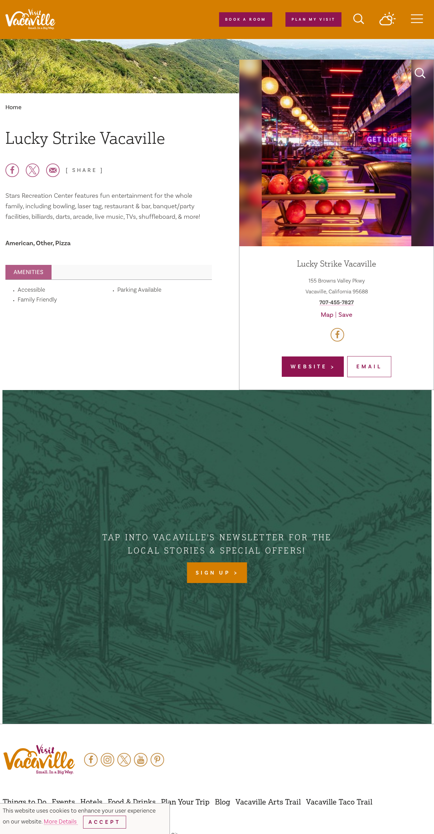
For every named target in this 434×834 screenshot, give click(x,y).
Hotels (91, 801)
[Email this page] (53, 170)
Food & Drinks (132, 801)
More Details (61, 822)
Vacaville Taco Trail (339, 801)
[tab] (28, 272)
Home (13, 107)
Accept (104, 822)
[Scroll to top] (407, 815)
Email (369, 366)
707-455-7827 (336, 302)
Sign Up (215, 572)
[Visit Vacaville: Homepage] (30, 19)
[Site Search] (358, 19)
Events (63, 801)
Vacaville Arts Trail (268, 801)
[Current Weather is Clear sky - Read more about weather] (387, 19)
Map (327, 315)
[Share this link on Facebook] (12, 170)
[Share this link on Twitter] (32, 170)
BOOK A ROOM (245, 19)
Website (311, 366)
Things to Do (24, 801)
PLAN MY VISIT (313, 19)
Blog (222, 801)
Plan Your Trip (185, 801)
